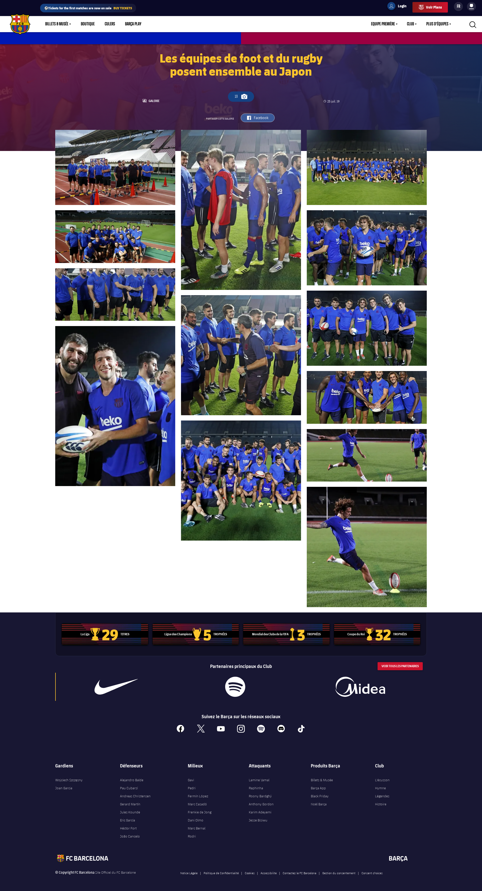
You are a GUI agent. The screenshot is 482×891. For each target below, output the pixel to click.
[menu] (471, 6)
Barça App (318, 788)
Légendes (382, 796)
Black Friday (320, 796)
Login (398, 7)
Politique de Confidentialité (221, 873)
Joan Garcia (63, 788)
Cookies (250, 873)
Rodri (192, 836)
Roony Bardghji (260, 796)
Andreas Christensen (135, 796)
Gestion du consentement (338, 873)
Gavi (191, 780)
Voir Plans (434, 7)
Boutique (88, 24)
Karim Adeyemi (260, 812)
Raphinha (256, 788)
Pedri (192, 788)
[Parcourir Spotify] (235, 687)
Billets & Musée (56, 24)
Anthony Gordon (261, 804)
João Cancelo (130, 836)
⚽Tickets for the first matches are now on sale (88, 8)
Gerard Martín (130, 804)
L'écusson (382, 780)
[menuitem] (471, 5)
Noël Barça (319, 804)
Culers (110, 24)
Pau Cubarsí (129, 788)
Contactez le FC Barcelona (299, 873)
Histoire (380, 804)
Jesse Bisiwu (258, 820)
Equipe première (383, 24)
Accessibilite (269, 873)
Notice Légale (189, 873)
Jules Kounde (130, 812)
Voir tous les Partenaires (400, 666)
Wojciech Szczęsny (69, 780)
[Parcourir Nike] (116, 687)
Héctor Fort (128, 828)
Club (410, 24)
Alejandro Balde (131, 780)
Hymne (380, 788)
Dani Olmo (195, 820)
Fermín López (198, 796)
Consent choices (372, 873)
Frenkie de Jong (199, 812)
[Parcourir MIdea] (360, 687)
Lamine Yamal (259, 780)
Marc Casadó (197, 804)
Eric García (127, 820)
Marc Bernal (196, 828)
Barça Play (133, 24)
